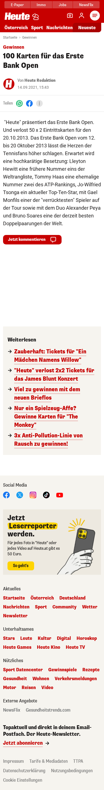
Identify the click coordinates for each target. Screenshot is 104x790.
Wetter (89, 607)
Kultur (44, 638)
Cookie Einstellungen (22, 780)
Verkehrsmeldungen (76, 679)
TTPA (78, 761)
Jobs (62, 5)
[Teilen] (39, 103)
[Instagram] (33, 494)
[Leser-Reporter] (70, 15)
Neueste (87, 28)
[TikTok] (46, 494)
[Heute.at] (17, 16)
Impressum (13, 761)
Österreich (16, 28)
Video (47, 687)
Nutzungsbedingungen (72, 771)
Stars (9, 638)
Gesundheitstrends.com (48, 710)
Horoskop (87, 638)
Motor (9, 687)
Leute (26, 638)
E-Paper (17, 5)
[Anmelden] (81, 15)
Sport (37, 28)
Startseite (10, 37)
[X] (19, 494)
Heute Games (17, 647)
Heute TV (75, 647)
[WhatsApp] (19, 103)
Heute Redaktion (39, 80)
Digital (64, 638)
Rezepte (91, 670)
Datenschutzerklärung (24, 771)
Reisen (29, 687)
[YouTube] (59, 494)
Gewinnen (29, 37)
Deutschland (72, 598)
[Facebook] (29, 103)
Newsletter (15, 616)
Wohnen (40, 679)
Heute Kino (48, 647)
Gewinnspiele (62, 670)
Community (64, 607)
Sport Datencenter (23, 670)
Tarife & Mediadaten (48, 761)
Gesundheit (15, 679)
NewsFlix (86, 5)
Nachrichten (16, 607)
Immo (41, 5)
